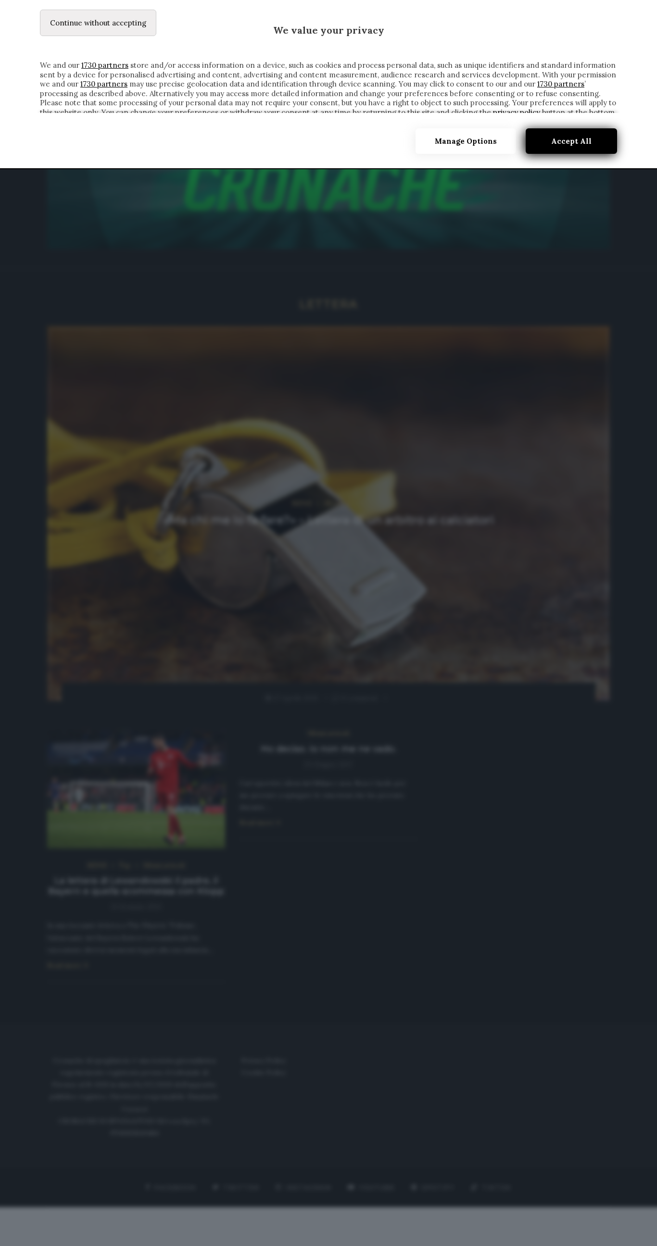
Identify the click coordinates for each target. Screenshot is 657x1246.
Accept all (571, 141)
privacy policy (516, 112)
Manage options (466, 141)
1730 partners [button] (104, 65)
